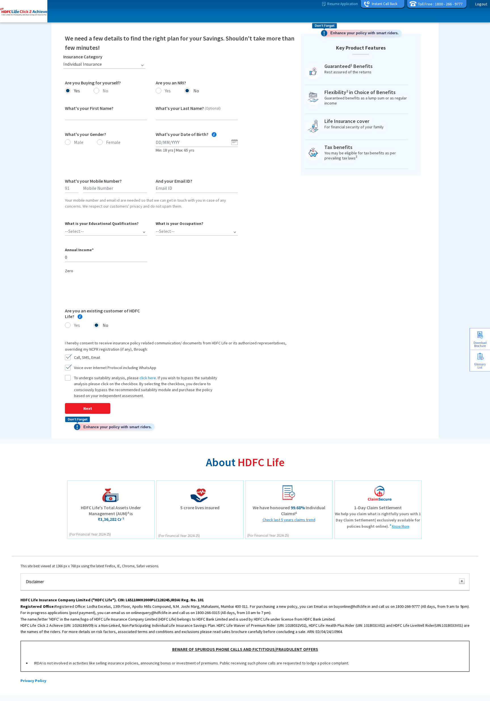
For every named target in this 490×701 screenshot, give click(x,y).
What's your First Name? (89, 108)
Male (78, 142)
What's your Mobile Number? (93, 181)
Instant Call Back (384, 3)
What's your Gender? (85, 134)
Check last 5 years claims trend (289, 519)
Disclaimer (35, 581)
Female (113, 142)
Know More (400, 526)
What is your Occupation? (179, 223)
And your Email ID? (174, 181)
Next (87, 408)
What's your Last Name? (188, 108)
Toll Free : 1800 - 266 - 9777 (440, 4)
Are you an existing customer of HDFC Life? (102, 313)
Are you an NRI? (171, 83)
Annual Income (79, 249)
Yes (77, 90)
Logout (481, 4)
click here (148, 377)
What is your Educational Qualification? (102, 223)
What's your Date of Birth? (182, 134)
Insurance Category (82, 56)
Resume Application (342, 3)
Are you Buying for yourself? (93, 83)
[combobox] (104, 64)
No (105, 90)
